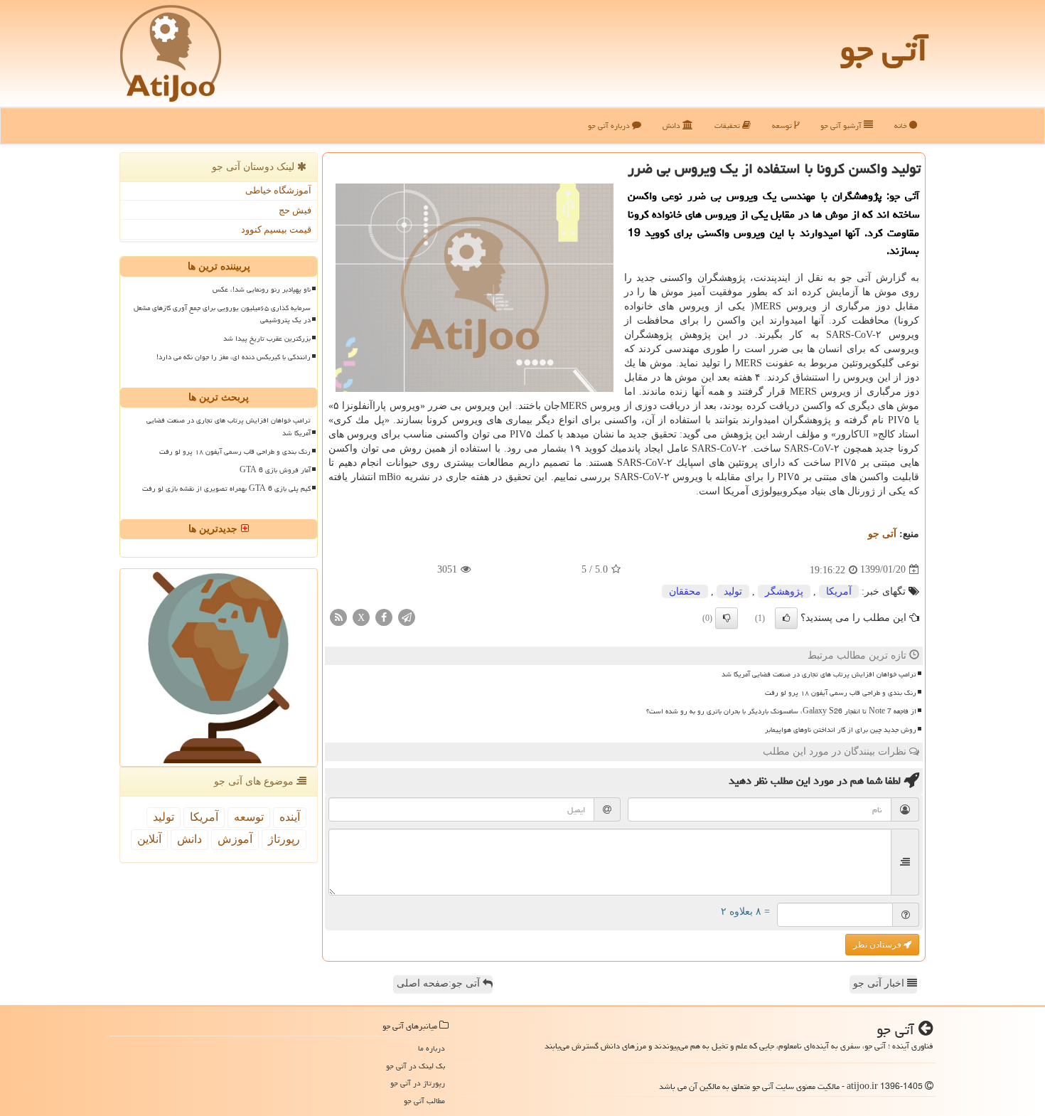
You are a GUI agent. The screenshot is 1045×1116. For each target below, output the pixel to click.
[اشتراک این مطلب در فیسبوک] (384, 616)
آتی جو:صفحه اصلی (440, 983)
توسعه (783, 125)
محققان (685, 591)
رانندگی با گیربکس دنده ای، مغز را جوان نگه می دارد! (233, 357)
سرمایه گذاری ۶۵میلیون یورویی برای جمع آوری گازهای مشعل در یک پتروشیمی (222, 314)
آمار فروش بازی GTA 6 (275, 470)
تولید (733, 591)
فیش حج (295, 210)
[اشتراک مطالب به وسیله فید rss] (338, 616)
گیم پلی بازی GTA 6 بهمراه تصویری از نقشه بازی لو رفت (226, 489)
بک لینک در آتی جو (415, 1065)
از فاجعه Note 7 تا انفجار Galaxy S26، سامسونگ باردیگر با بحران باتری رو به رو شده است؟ (781, 711)
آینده (289, 817)
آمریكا (839, 591)
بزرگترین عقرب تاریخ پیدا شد (267, 338)
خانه (901, 125)
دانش (672, 125)
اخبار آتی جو (880, 983)
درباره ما (431, 1048)
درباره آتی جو (610, 125)
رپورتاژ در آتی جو (417, 1082)
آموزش (235, 839)
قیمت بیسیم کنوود (276, 229)
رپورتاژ (284, 839)
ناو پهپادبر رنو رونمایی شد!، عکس (262, 289)
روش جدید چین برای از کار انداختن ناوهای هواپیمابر (840, 730)
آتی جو (884, 49)
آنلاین (149, 839)
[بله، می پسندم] (786, 618)
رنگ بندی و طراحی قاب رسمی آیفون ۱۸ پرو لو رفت (840, 693)
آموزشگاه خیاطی (278, 190)
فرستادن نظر (878, 945)
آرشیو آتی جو (842, 125)
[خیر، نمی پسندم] (726, 618)
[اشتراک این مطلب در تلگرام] (407, 616)
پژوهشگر (784, 591)
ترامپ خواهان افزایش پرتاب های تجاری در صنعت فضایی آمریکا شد (819, 674)
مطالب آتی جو (424, 1100)
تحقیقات (728, 125)
